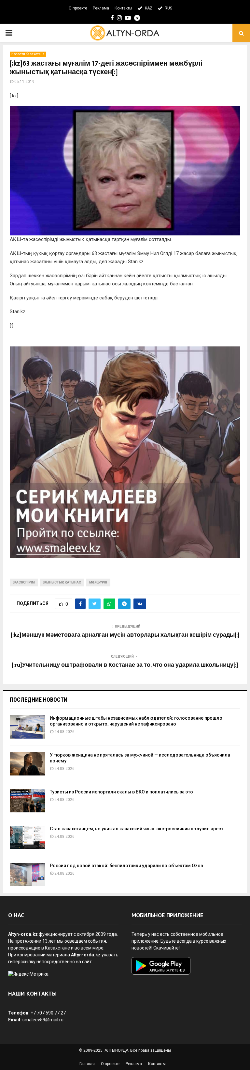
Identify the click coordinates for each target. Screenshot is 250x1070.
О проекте (78, 8)
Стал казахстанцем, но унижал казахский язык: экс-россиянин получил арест (136, 828)
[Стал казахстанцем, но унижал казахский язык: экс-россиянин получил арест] (27, 837)
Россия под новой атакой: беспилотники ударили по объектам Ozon (126, 865)
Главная (87, 1064)
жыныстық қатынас (62, 582)
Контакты (123, 8)
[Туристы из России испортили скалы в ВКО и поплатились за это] (27, 800)
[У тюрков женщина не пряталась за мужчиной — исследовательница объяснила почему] (27, 763)
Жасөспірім (24, 582)
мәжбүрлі (98, 582)
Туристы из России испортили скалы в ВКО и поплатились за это (121, 791)
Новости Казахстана (28, 54)
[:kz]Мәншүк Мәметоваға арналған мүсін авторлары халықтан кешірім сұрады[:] (125, 635)
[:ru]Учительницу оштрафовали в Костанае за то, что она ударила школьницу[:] (125, 665)
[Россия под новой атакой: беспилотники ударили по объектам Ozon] (27, 874)
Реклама (101, 8)
